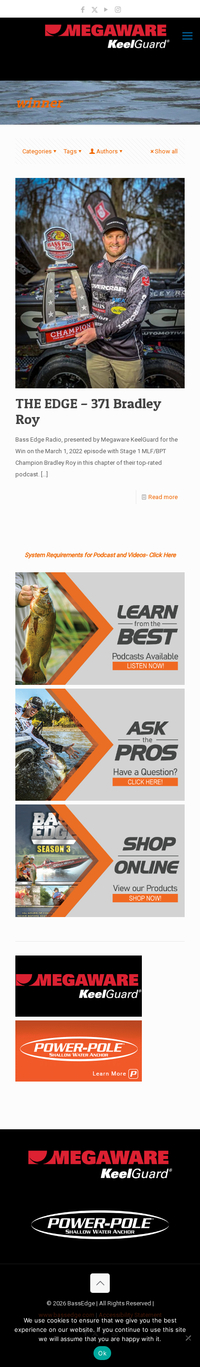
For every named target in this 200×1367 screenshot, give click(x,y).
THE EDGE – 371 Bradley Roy (88, 411)
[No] (188, 1337)
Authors (107, 151)
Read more (163, 497)
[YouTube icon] (106, 10)
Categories (37, 151)
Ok (102, 1353)
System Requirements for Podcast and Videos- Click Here (100, 554)
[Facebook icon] (83, 10)
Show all (166, 151)
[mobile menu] (187, 36)
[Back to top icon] (100, 1283)
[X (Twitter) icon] (94, 10)
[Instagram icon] (117, 10)
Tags (70, 151)
